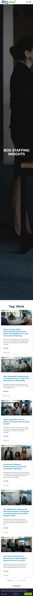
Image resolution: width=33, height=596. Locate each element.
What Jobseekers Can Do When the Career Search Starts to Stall (16, 422)
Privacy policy (4, 593)
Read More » (6, 348)
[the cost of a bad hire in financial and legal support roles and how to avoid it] (16, 544)
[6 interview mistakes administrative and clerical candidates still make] (16, 452)
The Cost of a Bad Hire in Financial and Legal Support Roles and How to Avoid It (15, 558)
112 (21, 580)
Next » (24, 580)
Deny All (16, 593)
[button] (27, 2)
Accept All (28, 593)
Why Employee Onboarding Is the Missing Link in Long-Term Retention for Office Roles (16, 378)
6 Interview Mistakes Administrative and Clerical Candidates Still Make (14, 466)
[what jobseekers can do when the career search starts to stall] (16, 408)
